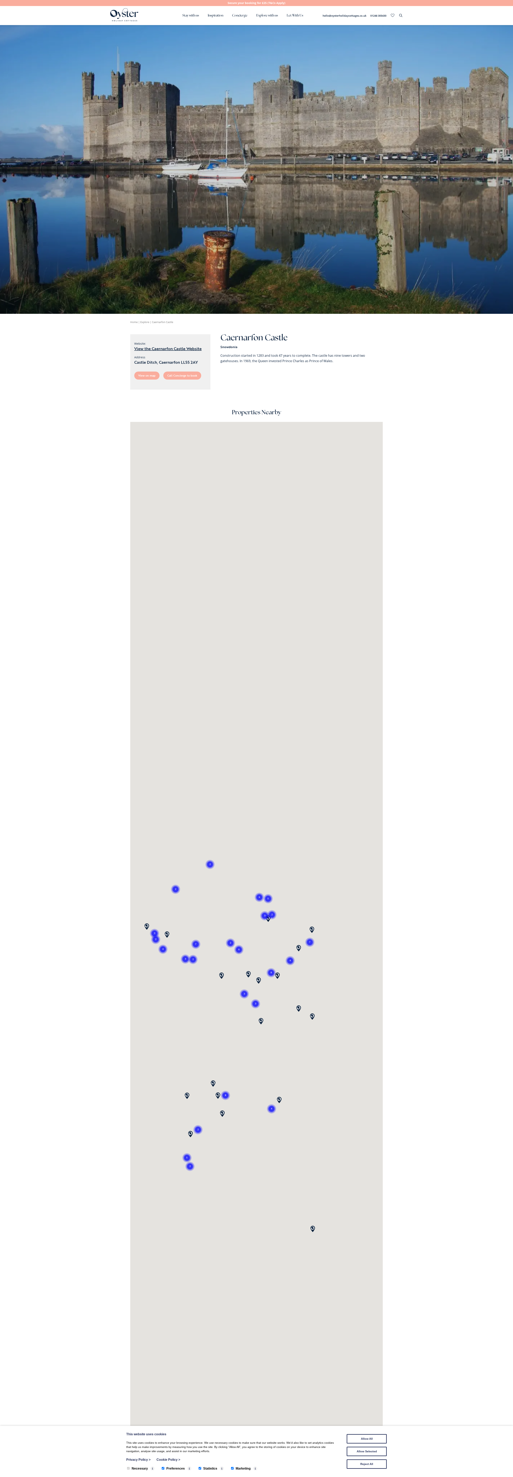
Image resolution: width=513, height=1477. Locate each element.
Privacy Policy (138, 1459)
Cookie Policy (168, 1459)
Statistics (210, 1468)
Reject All (366, 1464)
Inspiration (215, 15)
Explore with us (267, 15)
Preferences (175, 1468)
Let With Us (295, 15)
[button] (255, 1004)
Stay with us (190, 15)
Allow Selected (367, 1451)
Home (134, 322)
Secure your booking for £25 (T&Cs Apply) (256, 3)
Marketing (243, 1468)
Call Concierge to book (182, 375)
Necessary (140, 1468)
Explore (144, 322)
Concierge (239, 15)
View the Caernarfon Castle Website (168, 348)
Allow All (367, 1438)
